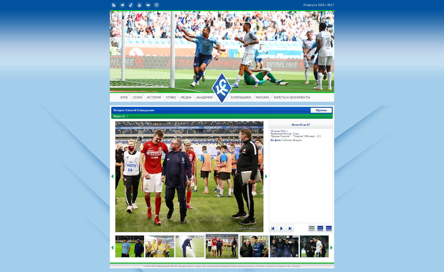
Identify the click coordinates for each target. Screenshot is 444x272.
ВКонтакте (151, 5)
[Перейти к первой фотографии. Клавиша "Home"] (273, 228)
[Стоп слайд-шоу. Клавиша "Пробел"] (281, 228)
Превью (321, 110)
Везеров (297, 140)
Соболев (286, 140)
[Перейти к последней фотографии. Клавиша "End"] (290, 228)
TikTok (134, 5)
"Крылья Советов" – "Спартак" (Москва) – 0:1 (296, 136)
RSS (117, 5)
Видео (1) (119, 116)
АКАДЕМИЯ (204, 97)
